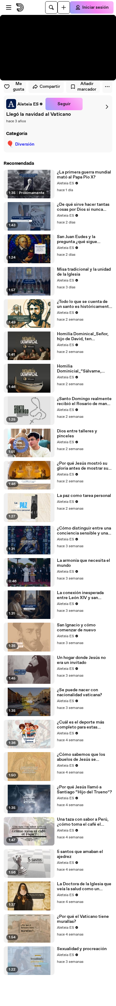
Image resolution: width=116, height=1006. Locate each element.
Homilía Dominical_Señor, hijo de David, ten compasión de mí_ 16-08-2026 (83, 336)
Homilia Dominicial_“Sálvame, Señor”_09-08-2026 (79, 369)
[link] (24, 104)
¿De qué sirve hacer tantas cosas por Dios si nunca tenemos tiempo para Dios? (84, 207)
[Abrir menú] (9, 7)
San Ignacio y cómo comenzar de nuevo (76, 628)
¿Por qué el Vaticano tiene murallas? (83, 919)
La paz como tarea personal (84, 495)
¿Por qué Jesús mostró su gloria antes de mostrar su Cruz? (82, 466)
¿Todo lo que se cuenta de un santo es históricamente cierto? (84, 304)
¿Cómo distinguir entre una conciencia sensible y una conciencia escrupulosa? (84, 531)
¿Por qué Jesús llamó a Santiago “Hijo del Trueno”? (84, 790)
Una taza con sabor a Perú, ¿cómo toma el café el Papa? (83, 822)
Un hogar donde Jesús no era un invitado (81, 660)
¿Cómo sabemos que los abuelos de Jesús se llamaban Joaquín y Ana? (81, 757)
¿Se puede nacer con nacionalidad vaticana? (79, 692)
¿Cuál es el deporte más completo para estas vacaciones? (80, 725)
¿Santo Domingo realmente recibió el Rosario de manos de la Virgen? (84, 401)
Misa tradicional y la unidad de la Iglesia (84, 272)
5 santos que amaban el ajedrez (80, 854)
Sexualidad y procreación (82, 948)
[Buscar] (51, 7)
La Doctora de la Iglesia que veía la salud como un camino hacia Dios (84, 886)
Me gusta (18, 86)
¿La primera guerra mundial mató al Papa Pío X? (84, 175)
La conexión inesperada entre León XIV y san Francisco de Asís (80, 595)
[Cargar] (64, 7)
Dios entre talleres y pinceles (77, 434)
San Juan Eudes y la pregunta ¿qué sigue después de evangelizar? (81, 239)
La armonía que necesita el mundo (83, 563)
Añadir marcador (86, 86)
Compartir (50, 86)
